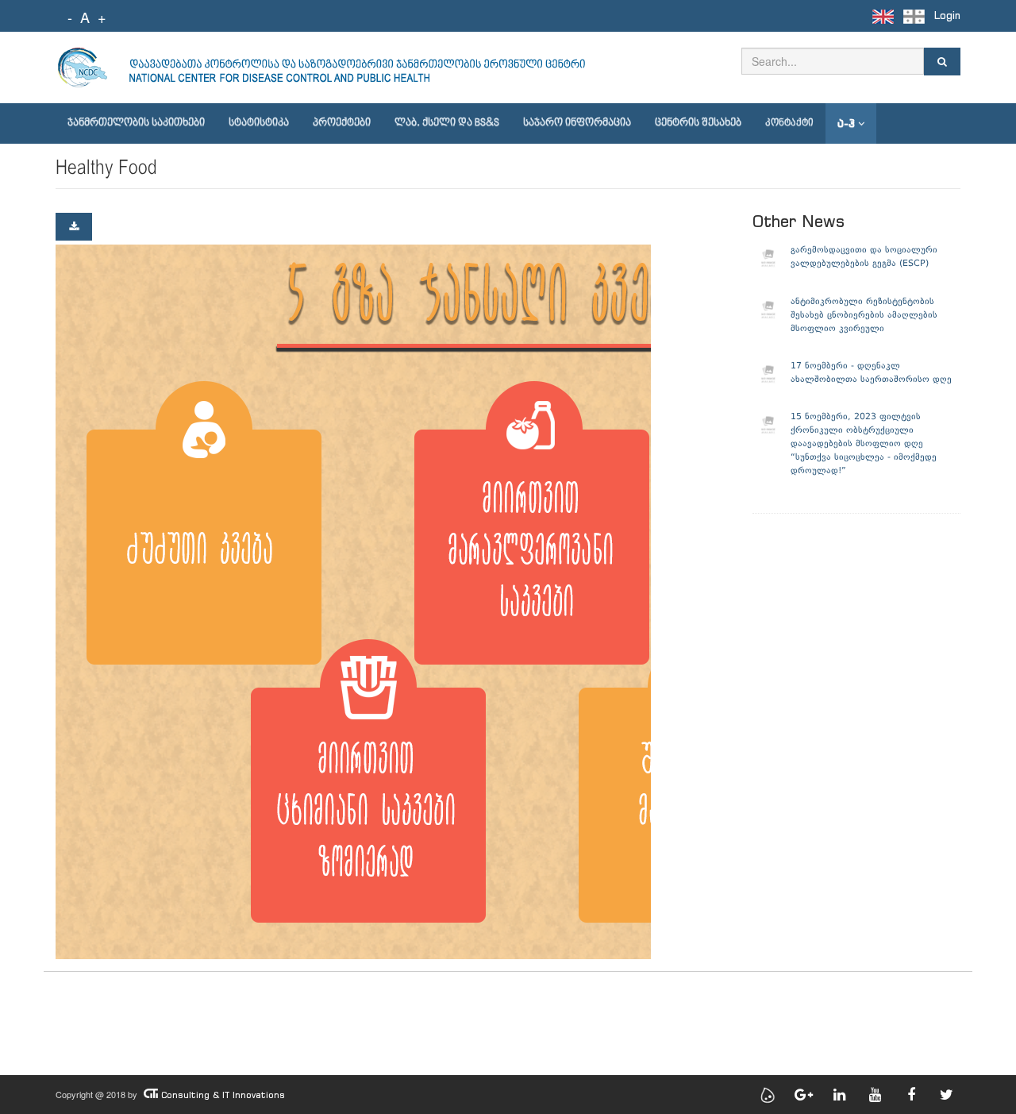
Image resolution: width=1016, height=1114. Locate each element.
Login (947, 15)
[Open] (74, 227)
